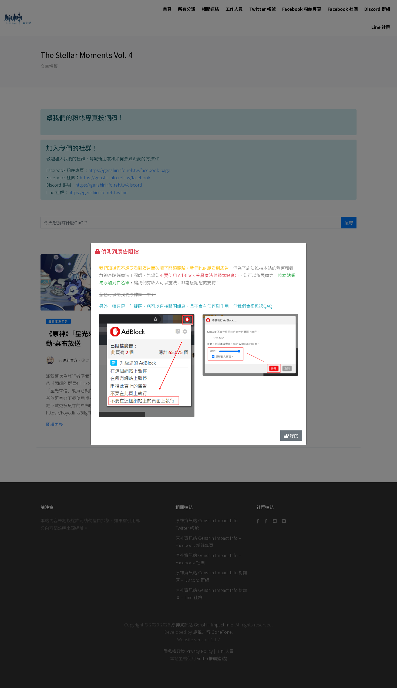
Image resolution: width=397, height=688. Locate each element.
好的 (293, 435)
